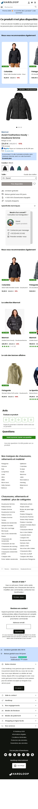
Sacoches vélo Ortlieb (27, 548)
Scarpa (22, 469)
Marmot (4, 132)
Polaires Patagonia (26, 514)
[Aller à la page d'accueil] (3, 569)
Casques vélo (6, 556)
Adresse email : (19, 622)
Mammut (23, 474)
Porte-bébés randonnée (9, 559)
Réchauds (4, 531)
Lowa (3, 474)
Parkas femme (6, 506)
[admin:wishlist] (34, 184)
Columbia (23, 466)
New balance (24, 480)
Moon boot (5, 482)
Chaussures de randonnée (6, 540)
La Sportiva (5, 472)
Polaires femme (6, 509)
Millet (3, 480)
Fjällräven (23, 463)
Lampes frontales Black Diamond (28, 526)
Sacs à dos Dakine (26, 532)
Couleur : (7, 163)
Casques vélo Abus (26, 556)
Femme (7, 569)
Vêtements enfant (26, 504)
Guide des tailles (30, 174)
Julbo (22, 477)
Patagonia (4, 463)
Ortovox (4, 466)
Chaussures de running (9, 546)
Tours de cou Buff (26, 554)
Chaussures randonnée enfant (9, 553)
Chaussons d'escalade (9, 549)
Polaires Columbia (26, 522)
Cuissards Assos (25, 535)
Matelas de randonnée (9, 523)
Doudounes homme (8, 512)
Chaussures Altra (25, 551)
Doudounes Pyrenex (27, 517)
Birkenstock (24, 485)
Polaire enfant (24, 506)
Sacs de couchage (7, 528)
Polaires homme (6, 517)
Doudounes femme (8, 504)
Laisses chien (24, 546)
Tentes (3, 520)
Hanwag (23, 482)
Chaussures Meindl (26, 529)
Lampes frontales (7, 525)
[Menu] (2, 7)
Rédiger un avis (6, 140)
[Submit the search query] (36, 7)
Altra (2, 477)
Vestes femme (15, 569)
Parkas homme (6, 515)
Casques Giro (24, 537)
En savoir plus (7, 158)
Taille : (3, 174)
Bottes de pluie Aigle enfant (27, 510)
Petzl (21, 488)
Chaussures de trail (7, 543)
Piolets (3, 536)
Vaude (22, 472)
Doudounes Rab (25, 540)
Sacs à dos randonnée (9, 533)
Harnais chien (24, 543)
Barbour (4, 488)
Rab (2, 469)
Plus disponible (17, 184)
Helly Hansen (5, 485)
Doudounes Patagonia (27, 559)
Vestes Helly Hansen (27, 519)
